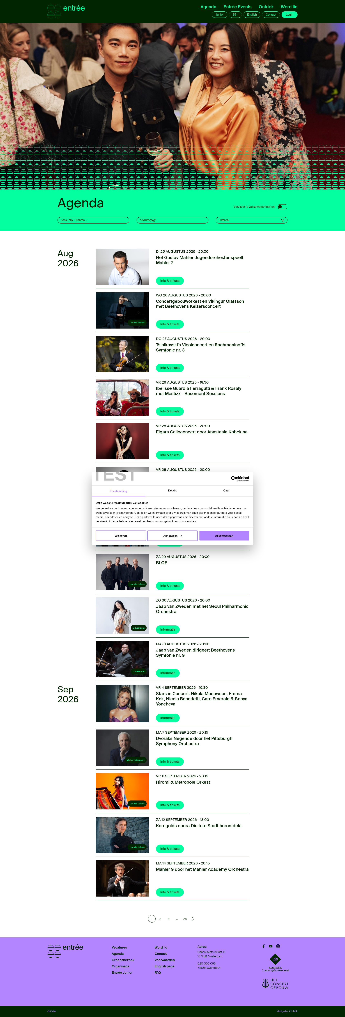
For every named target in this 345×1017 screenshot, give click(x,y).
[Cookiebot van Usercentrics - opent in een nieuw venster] (233, 478)
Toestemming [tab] (118, 491)
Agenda (208, 6)
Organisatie (121, 966)
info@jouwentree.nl (209, 968)
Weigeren (121, 535)
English (252, 14)
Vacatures (119, 947)
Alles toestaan (224, 535)
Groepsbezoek (123, 960)
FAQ (158, 972)
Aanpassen (170, 535)
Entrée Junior (122, 972)
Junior (219, 14)
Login (289, 14)
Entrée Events (238, 6)
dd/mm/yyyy (147, 220)
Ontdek (266, 6)
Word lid (289, 6)
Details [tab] (172, 490)
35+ (235, 14)
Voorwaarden (165, 960)
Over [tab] (226, 490)
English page (164, 966)
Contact (271, 14)
